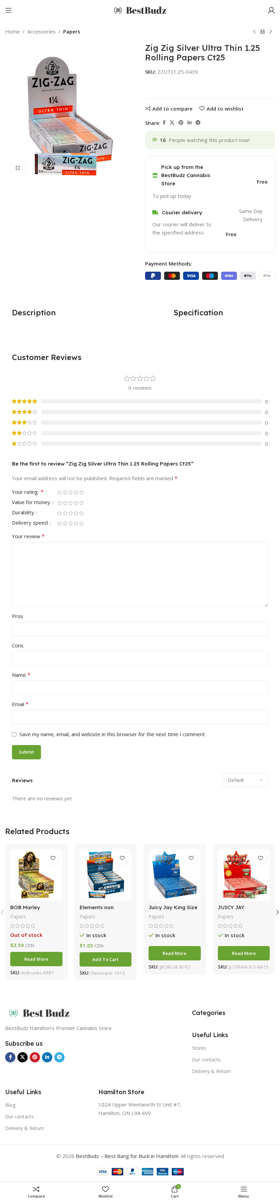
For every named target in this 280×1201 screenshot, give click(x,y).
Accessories (41, 31)
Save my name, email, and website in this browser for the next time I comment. (112, 734)
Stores (199, 1048)
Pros (17, 616)
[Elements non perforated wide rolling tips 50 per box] (106, 875)
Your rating (28, 492)
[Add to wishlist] (53, 858)
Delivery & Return (211, 1071)
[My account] (271, 10)
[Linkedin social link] (189, 122)
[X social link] (172, 122)
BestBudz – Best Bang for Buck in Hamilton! (127, 1156)
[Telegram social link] (198, 122)
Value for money (32, 502)
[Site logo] (140, 9)
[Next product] (271, 32)
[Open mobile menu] (8, 10)
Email (20, 704)
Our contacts (206, 1059)
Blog (10, 1105)
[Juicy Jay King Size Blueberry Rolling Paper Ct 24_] (175, 875)
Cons (18, 645)
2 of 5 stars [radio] (65, 492)
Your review (28, 536)
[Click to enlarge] (18, 168)
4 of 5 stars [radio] (76, 492)
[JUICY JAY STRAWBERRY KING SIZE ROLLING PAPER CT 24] (244, 875)
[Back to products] (262, 32)
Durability (24, 513)
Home (12, 31)
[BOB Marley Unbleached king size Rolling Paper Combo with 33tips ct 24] (36, 875)
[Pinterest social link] (181, 122)
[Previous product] (254, 32)
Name (21, 674)
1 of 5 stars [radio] (59, 492)
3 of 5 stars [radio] (70, 492)
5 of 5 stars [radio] (81, 492)
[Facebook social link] (164, 122)
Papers (71, 31)
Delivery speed (30, 523)
